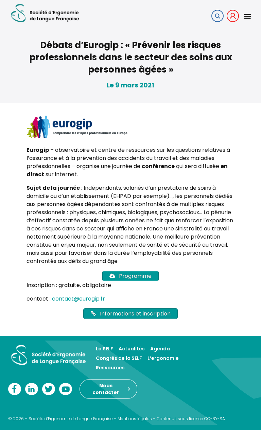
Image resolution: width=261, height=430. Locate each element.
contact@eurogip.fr (78, 299)
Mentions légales (135, 419)
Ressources (110, 367)
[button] (247, 15)
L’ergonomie (163, 358)
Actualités (132, 348)
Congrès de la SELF (119, 358)
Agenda (160, 348)
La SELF (104, 348)
